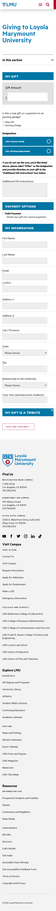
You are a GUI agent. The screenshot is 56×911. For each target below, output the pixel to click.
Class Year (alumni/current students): (23, 394)
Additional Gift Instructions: (18, 181)
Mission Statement (12, 739)
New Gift (9, 122)
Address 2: (8, 315)
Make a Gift (8, 591)
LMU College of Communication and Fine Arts (26, 627)
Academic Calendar (12, 717)
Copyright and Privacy (14, 883)
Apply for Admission (13, 577)
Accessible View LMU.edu (15, 862)
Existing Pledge (13, 125)
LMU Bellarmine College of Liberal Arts (22, 613)
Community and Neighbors (16, 811)
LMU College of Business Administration (23, 620)
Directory (7, 841)
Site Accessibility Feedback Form (19, 869)
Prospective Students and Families (20, 798)
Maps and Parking (11, 732)
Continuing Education (13, 710)
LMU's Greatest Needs (14, 141)
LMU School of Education (15, 651)
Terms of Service (11, 876)
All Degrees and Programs (16, 682)
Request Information (13, 570)
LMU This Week (10, 774)
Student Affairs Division (14, 703)
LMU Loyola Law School (14, 644)
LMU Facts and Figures (14, 753)
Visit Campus (9, 563)
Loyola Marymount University (18, 902)
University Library (11, 689)
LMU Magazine (10, 760)
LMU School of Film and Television (20, 658)
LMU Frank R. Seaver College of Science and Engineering (25, 636)
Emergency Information (14, 598)
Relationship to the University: (19, 378)
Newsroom (7, 767)
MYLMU (6, 834)
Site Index (7, 855)
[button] (28, 412)
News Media (8, 818)
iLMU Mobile (9, 848)
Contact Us (8, 556)
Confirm (6, 282)
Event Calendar (10, 746)
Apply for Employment (14, 584)
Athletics (7, 696)
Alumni (6, 804)
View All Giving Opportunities (17, 151)
